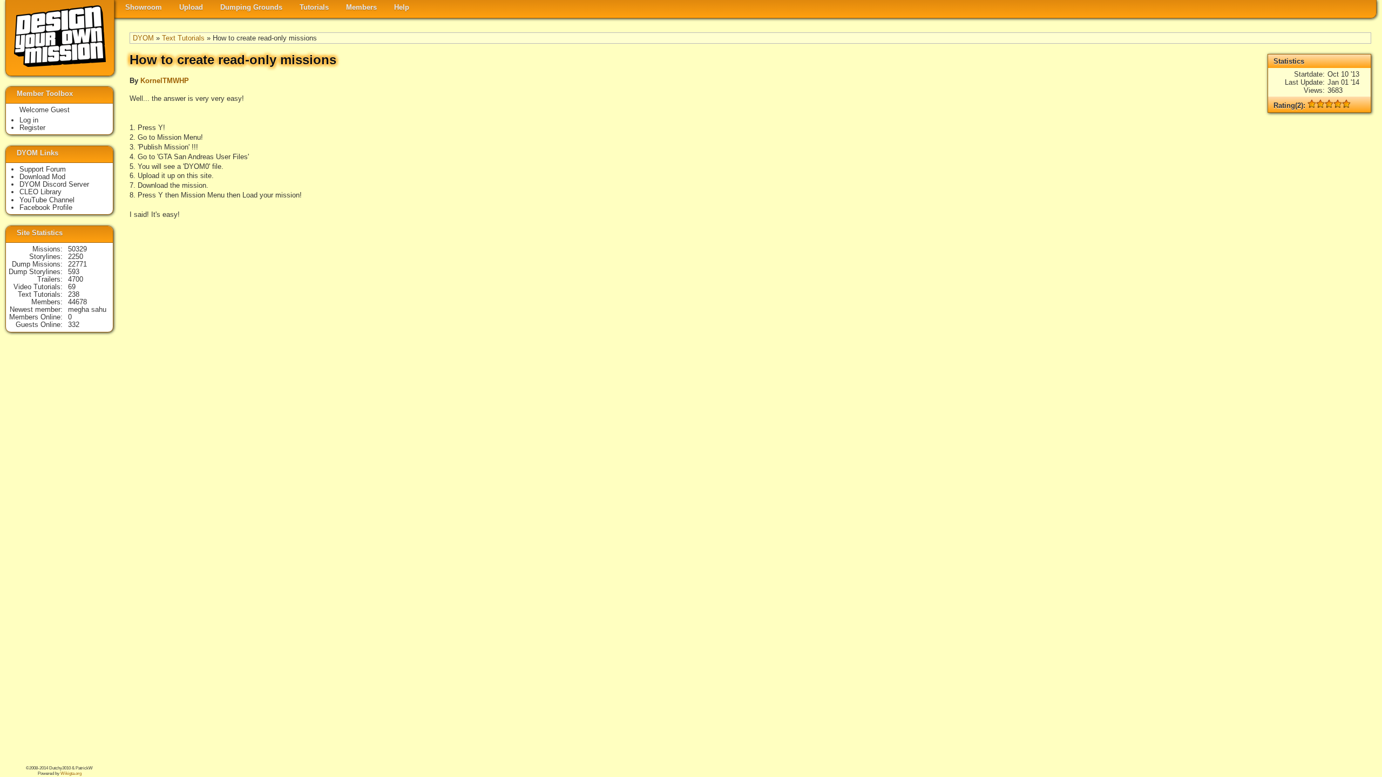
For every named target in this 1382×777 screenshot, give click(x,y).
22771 (77, 264)
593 (73, 272)
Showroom (143, 7)
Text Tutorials (183, 38)
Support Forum (42, 169)
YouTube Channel (46, 200)
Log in (28, 120)
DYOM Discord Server (54, 184)
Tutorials (314, 7)
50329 (77, 249)
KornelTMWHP (164, 81)
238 (73, 294)
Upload (191, 7)
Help (401, 7)
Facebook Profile (45, 207)
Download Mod (42, 177)
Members (361, 7)
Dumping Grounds (251, 7)
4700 (75, 279)
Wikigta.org (71, 773)
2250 (75, 257)
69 (72, 287)
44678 (77, 302)
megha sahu (87, 309)
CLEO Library (40, 192)
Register (32, 128)
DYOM (143, 38)
